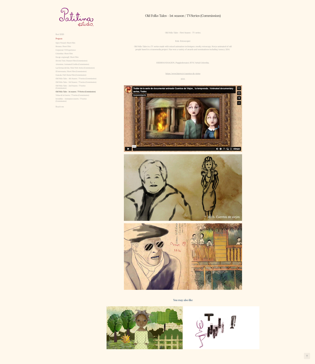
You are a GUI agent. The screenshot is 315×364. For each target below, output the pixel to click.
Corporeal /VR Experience (66, 50)
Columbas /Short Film (64, 53)
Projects (59, 38)
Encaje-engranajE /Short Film (67, 57)
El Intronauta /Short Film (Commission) (71, 71)
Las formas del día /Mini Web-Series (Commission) (75, 68)
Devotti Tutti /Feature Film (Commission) (71, 60)
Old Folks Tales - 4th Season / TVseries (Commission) (76, 78)
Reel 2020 (60, 34)
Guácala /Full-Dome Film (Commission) (71, 75)
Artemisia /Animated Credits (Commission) (72, 64)
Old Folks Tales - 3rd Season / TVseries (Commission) (76, 82)
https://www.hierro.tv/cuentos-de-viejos (182, 73)
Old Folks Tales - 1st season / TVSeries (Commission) (76, 91)
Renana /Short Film (63, 46)
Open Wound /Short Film (65, 43)
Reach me (60, 106)
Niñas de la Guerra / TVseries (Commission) (72, 95)
